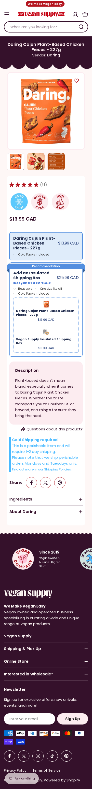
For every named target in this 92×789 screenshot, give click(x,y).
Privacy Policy (15, 770)
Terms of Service (46, 770)
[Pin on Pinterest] (60, 482)
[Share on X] (45, 482)
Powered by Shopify (62, 780)
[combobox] (46, 26)
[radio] (46, 246)
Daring (53, 55)
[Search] (81, 27)
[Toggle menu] (7, 14)
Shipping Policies (57, 469)
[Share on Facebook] (31, 482)
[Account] (75, 14)
